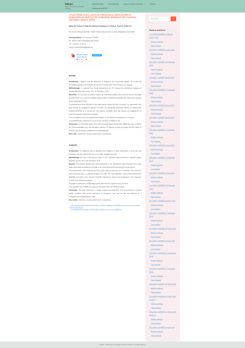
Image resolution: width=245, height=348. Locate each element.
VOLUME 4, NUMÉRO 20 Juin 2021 (161, 118)
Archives (153, 4)
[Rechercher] (173, 19)
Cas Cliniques (155, 141)
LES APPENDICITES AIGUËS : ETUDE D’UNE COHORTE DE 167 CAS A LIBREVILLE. (96, 209)
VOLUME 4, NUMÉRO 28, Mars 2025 (162, 229)
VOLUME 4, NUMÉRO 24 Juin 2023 (161, 173)
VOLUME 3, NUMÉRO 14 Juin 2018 (161, 50)
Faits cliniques (156, 197)
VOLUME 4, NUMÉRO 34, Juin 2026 (162, 327)
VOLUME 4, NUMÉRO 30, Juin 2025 (162, 241)
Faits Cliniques (156, 46)
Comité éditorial (113, 4)
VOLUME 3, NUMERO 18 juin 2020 (161, 105)
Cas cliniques (155, 154)
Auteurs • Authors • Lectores (133, 4)
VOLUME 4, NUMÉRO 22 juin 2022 (161, 145)
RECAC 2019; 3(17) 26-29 (82, 55)
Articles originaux (157, 42)
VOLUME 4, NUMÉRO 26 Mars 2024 (162, 201)
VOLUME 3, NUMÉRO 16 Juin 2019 (161, 78)
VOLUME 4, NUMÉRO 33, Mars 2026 (162, 284)
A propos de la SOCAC (99, 8)
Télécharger (97, 55)
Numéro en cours (97, 4)
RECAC (69, 4)
